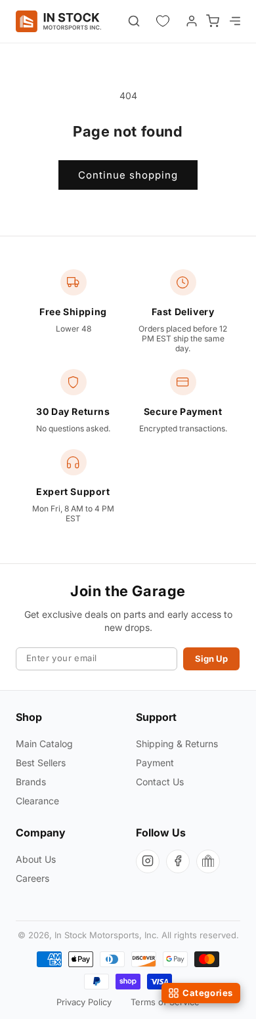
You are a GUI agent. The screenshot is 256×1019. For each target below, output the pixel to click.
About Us (36, 859)
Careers (32, 878)
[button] (233, 21)
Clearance (37, 800)
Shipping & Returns (177, 743)
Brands (31, 781)
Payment (155, 762)
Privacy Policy (84, 1002)
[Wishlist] (162, 21)
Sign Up (211, 658)
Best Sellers (41, 762)
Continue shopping (128, 175)
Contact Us (160, 781)
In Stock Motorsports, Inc (105, 935)
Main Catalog (44, 743)
